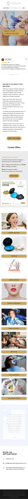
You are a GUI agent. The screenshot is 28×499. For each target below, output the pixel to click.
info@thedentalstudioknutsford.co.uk (15, 463)
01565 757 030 (10, 459)
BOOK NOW (14, 176)
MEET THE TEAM (14, 138)
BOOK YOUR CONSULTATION (11, 32)
